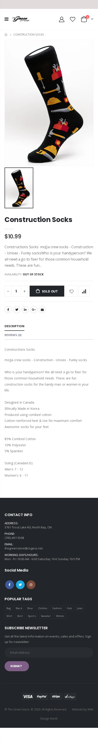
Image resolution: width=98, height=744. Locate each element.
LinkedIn (25, 309)
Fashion (57, 608)
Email (42, 309)
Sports (32, 616)
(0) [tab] (13, 335)
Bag (8, 608)
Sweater (46, 616)
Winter (60, 616)
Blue (30, 608)
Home (6, 34)
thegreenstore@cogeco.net (24, 548)
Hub (69, 608)
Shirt (9, 616)
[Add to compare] (84, 291)
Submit (16, 666)
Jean (79, 608)
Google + (33, 309)
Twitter (16, 309)
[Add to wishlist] (71, 291)
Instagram (31, 584)
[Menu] (6, 19)
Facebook (8, 309)
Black (19, 608)
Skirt (20, 616)
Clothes (42, 608)
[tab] (14, 326)
